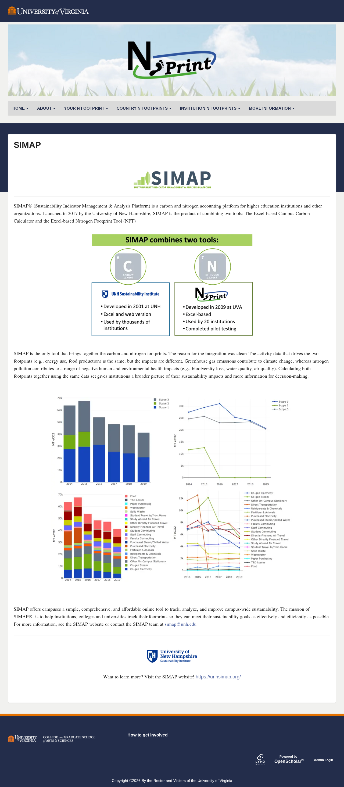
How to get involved (147, 735)
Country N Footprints (143, 108)
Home (19, 108)
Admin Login (323, 760)
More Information (270, 108)
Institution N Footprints (209, 108)
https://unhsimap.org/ (218, 676)
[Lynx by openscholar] (265, 760)
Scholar (288, 759)
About (45, 108)
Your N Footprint (84, 108)
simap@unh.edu (180, 624)
